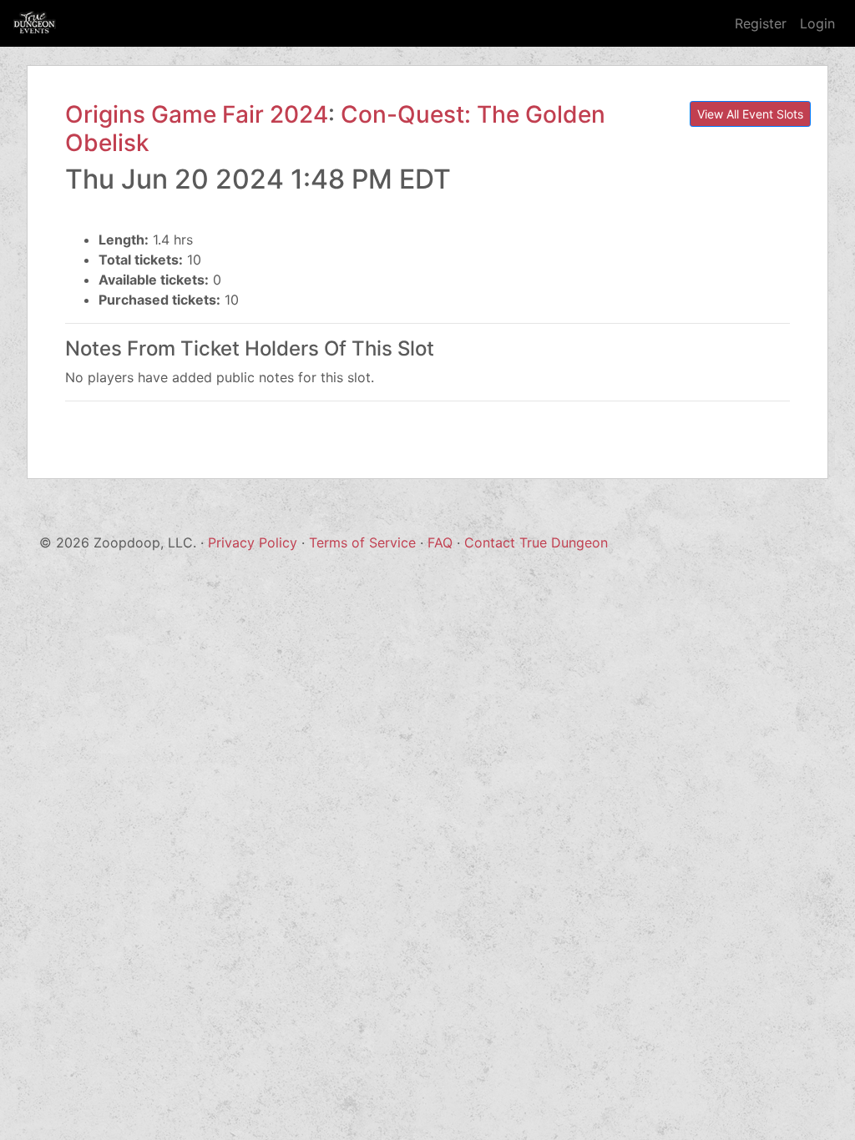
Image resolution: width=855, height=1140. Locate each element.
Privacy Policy (252, 542)
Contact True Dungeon (536, 542)
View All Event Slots (750, 114)
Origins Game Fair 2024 (196, 114)
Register (761, 23)
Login (817, 23)
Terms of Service (362, 542)
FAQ (440, 542)
